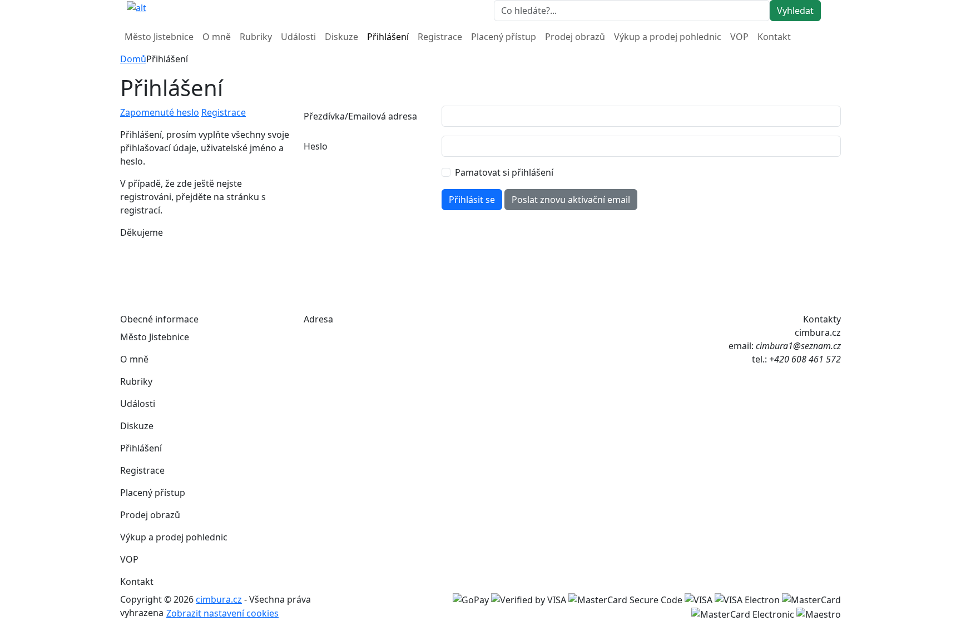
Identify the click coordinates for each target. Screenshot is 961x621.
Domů (133, 59)
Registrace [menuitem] (440, 37)
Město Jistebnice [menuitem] (159, 37)
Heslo (316, 146)
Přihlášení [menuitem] (388, 37)
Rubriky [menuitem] (256, 37)
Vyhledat (795, 10)
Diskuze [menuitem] (341, 37)
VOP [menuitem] (739, 37)
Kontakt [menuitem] (774, 37)
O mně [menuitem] (216, 37)
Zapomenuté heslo (159, 112)
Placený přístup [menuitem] (503, 37)
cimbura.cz (219, 599)
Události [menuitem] (298, 37)
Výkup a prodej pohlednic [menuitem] (667, 37)
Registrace (223, 112)
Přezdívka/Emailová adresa (360, 116)
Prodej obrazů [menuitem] (575, 37)
